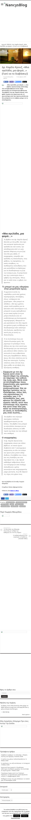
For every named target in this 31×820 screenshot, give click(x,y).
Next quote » (26, 714)
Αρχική (3, 44)
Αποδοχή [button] (16, 816)
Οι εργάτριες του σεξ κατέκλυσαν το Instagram (15, 763)
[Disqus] (15, 562)
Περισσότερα (15, 818)
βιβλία (12, 504)
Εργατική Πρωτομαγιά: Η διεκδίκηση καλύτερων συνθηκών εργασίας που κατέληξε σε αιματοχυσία (15, 769)
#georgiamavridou (22, 502)
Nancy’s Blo (14, 490)
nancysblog (5, 504)
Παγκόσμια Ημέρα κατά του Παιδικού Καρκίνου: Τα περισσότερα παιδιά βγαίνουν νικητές (14, 774)
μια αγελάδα (15, 506)
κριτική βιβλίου (5, 506)
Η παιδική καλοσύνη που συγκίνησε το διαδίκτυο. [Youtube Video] (20, 536)
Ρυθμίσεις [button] (24, 816)
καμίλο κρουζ (19, 504)
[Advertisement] (15, 23)
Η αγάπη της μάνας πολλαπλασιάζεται (13, 759)
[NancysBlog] (15, 4)
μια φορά (22, 506)
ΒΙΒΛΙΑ (9, 44)
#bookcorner (10, 502)
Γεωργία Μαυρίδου (8, 77)
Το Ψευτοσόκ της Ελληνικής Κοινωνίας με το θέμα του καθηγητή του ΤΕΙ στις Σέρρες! (12, 530)
